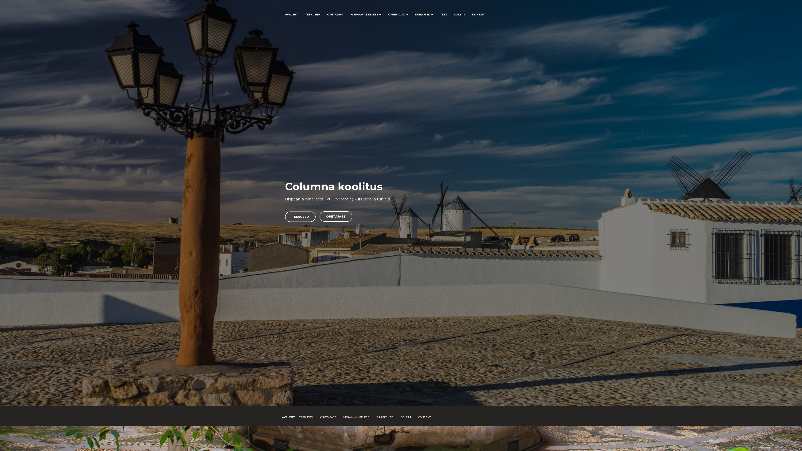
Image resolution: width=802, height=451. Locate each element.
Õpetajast (335, 14)
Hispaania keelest (365, 14)
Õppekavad (397, 14)
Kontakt (479, 14)
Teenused (312, 14)
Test (443, 14)
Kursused (423, 14)
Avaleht (291, 14)
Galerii (459, 14)
